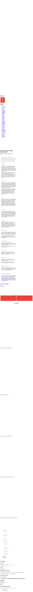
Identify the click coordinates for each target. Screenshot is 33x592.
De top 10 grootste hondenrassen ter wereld (3, 117)
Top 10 (12, 153)
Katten (6, 153)
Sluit (1, 584)
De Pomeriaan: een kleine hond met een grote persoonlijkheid (4, 133)
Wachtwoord (2, 566)
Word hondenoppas (5, 529)
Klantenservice (6, 544)
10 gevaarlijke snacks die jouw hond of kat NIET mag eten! (8, 517)
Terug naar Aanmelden (3, 576)
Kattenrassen (9, 153)
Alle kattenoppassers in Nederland (6, 554)
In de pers (5, 539)
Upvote (1, 286)
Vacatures (5, 543)
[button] (15, 3)
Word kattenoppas (5, 531)
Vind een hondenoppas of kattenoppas (6, 535)
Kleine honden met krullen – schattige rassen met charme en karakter (4, 114)
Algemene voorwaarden (6, 541)
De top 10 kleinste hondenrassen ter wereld (3, 136)
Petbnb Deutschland (6, 547)
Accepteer (1, 583)
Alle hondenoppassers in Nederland (6, 551)
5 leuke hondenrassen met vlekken (3, 111)
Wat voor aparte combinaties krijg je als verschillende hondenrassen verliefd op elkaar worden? (4, 122)
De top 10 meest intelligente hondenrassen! (4, 126)
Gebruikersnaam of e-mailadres (4, 564)
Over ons (5, 538)
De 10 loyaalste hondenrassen (3, 129)
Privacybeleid (6, 542)
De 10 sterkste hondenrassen (4, 130)
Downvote (3, 286)
